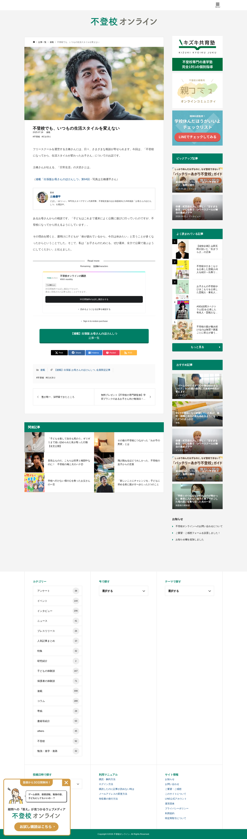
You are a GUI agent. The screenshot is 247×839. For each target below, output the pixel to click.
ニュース (57, 620)
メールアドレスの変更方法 (113, 793)
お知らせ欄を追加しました (190, 539)
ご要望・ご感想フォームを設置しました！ (198, 533)
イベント (57, 600)
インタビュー (57, 610)
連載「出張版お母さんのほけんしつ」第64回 (63, 179)
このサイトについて (175, 793)
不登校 (57, 741)
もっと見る (197, 347)
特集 (57, 650)
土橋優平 (55, 196)
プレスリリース (57, 630)
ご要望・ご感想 (173, 789)
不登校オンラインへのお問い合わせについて (199, 526)
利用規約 (169, 813)
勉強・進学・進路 (57, 751)
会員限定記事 (103, 370)
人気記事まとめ (57, 640)
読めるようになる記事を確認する (95, 309)
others (57, 731)
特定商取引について (175, 818)
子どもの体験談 (57, 670)
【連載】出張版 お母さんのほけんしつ (74, 370)
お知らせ (169, 779)
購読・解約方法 (107, 779)
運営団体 (169, 803)
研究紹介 (57, 661)
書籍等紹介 (57, 721)
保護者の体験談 (57, 680)
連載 (48, 132)
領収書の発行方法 (108, 798)
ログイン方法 (106, 784)
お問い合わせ (172, 784)
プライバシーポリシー (177, 808)
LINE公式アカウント (176, 798)
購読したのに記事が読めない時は (116, 789)
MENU (217, 7)
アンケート (57, 590)
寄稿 (57, 711)
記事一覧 (94, 335)
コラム (57, 700)
